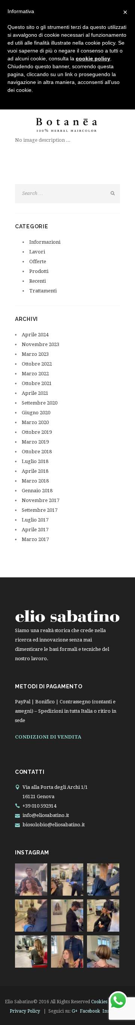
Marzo (35, 354)
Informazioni (44, 242)
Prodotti (38, 271)
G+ (75, 1011)
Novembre (40, 344)
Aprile (35, 334)
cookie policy (93, 58)
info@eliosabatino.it (45, 815)
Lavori (37, 252)
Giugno (36, 412)
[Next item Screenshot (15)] (94, 124)
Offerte (37, 261)
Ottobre (37, 364)
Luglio (35, 461)
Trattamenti (43, 291)
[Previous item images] (41, 124)
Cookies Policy (106, 1001)
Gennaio (37, 490)
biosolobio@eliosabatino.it (53, 824)
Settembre (39, 403)
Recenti (37, 281)
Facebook (90, 1011)
